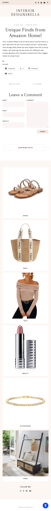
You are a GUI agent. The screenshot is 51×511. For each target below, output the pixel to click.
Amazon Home (31, 25)
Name (5, 100)
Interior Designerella (25, 12)
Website (6, 121)
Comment (38, 84)
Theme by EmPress (25, 507)
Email (5, 110)
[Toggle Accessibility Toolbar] (45, 505)
